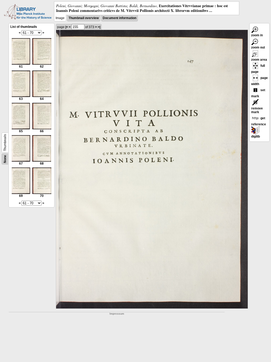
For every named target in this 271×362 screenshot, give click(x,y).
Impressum (117, 313)
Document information (119, 18)
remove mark (257, 110)
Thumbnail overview (84, 18)
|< (66, 27)
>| (99, 27)
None (5, 159)
